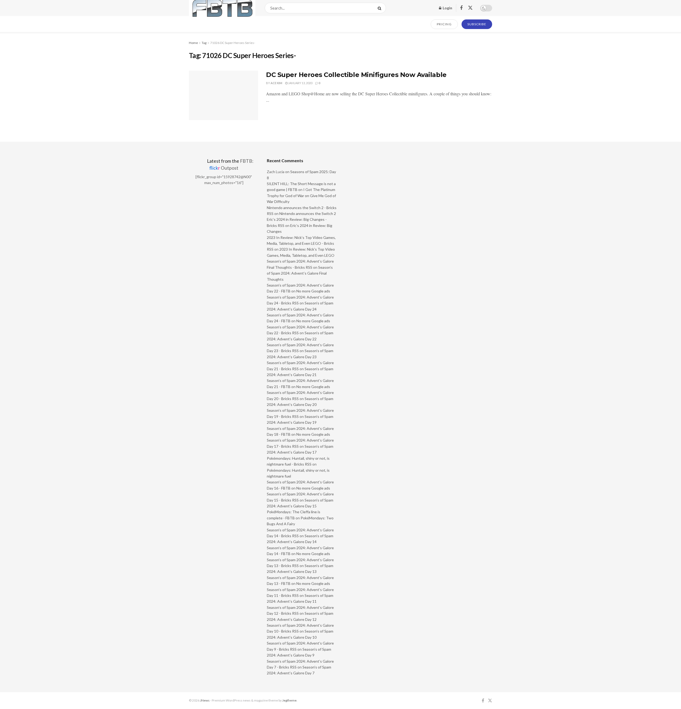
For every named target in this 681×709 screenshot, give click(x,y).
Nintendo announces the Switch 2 (307, 213)
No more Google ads (313, 291)
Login (447, 8)
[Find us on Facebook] (461, 8)
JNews (205, 700)
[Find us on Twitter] (470, 8)
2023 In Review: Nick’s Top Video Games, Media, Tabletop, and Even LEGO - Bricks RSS (301, 243)
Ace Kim (276, 83)
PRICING (444, 24)
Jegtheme (289, 700)
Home (193, 43)
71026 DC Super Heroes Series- (232, 43)
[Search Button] (380, 8)
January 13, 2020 (300, 83)
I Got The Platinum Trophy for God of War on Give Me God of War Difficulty (301, 195)
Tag (204, 43)
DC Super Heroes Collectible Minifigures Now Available (356, 75)
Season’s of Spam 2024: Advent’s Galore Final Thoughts (300, 273)
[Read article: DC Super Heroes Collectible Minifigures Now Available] (223, 95)
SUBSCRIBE (476, 24)
